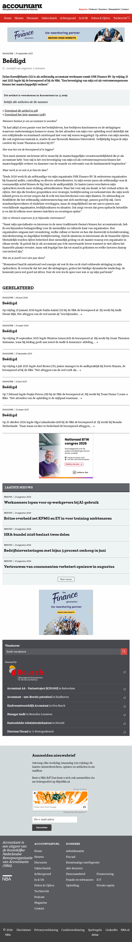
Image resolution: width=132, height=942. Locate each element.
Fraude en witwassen (79, 879)
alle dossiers (74, 868)
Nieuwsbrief (114, 9)
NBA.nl (125, 930)
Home (7, 18)
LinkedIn (112, 930)
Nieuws (19, 18)
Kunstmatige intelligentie (83, 862)
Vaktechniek (49, 18)
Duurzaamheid (75, 874)
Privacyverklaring (46, 930)
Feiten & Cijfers (100, 18)
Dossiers (103, 9)
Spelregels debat (95, 932)
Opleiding (72, 885)
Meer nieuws (66, 579)
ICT (99, 879)
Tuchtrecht (120, 18)
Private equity (105, 885)
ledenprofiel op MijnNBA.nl (53, 781)
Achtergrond (68, 18)
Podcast (93, 9)
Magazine (83, 9)
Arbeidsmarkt (75, 851)
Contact (125, 9)
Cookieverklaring (73, 930)
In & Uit (83, 18)
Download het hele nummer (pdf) (25, 114)
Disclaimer (24, 930)
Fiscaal (70, 856)
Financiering (105, 874)
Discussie (32, 18)
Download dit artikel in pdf (21, 110)
